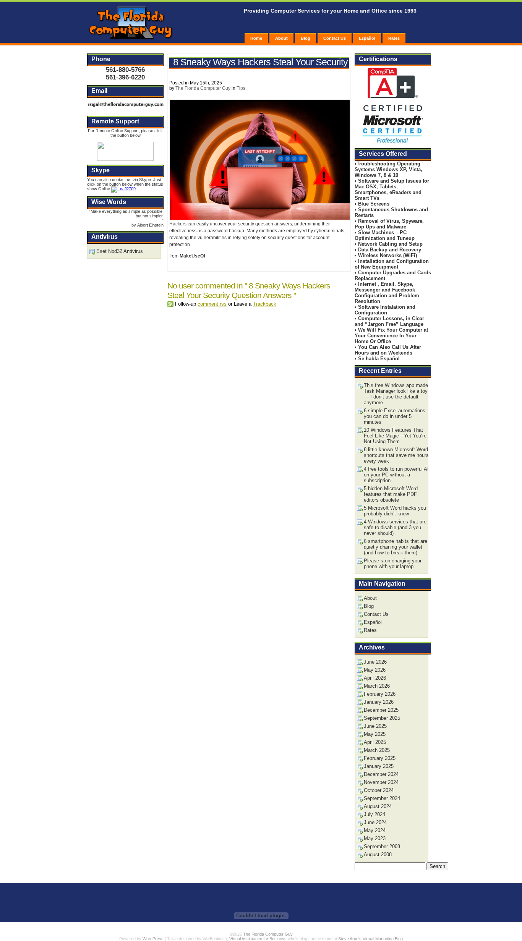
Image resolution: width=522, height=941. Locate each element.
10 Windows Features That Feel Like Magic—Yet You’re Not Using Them (395, 435)
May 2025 (375, 734)
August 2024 (378, 806)
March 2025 (377, 750)
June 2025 (375, 726)
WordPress (153, 938)
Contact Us (334, 38)
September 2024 (382, 798)
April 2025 (375, 742)
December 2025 (381, 710)
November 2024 (381, 782)
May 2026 (375, 670)
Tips (241, 88)
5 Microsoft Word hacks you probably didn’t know (395, 511)
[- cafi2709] (123, 188)
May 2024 (375, 830)
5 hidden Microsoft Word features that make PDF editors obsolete (391, 494)
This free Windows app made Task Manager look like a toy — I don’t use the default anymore (396, 393)
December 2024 (381, 774)
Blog (305, 38)
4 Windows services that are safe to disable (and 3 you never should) (395, 527)
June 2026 (375, 662)
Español (367, 38)
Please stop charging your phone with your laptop (392, 563)
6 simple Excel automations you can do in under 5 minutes (394, 416)
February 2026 (380, 694)
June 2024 (375, 822)
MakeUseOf (192, 256)
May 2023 (375, 838)
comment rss (212, 304)
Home (256, 38)
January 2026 (379, 702)
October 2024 (379, 790)
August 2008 (378, 854)
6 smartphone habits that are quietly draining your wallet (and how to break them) (395, 547)
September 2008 (382, 846)
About (281, 38)
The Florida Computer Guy (202, 88)
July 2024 (374, 814)
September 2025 (382, 718)
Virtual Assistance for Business (258, 938)
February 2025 (380, 758)
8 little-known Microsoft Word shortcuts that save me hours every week (396, 455)
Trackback (264, 304)
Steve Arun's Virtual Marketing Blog (370, 938)
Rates (394, 38)
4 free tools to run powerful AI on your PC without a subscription (396, 474)
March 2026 (377, 686)
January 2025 (379, 766)
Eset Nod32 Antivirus (119, 251)
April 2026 (375, 678)
